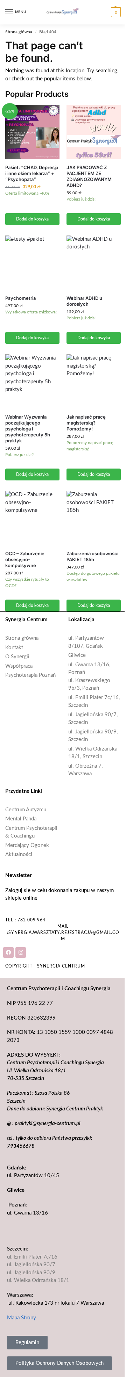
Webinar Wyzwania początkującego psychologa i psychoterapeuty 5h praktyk (27, 428)
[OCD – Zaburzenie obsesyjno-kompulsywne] (32, 518)
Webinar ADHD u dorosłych (84, 301)
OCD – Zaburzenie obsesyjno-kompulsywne (24, 559)
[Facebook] (8, 952)
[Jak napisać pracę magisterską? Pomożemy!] (93, 381)
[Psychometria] (32, 262)
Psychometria (20, 298)
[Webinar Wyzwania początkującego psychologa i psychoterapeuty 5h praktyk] (32, 381)
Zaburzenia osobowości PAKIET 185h (92, 556)
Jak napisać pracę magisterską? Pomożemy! (86, 423)
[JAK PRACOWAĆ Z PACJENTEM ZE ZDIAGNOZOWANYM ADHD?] (93, 132)
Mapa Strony (21, 1317)
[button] (115, 12)
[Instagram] (20, 952)
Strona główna (18, 32)
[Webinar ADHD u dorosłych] (93, 262)
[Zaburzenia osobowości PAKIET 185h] (93, 518)
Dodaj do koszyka (32, 219)
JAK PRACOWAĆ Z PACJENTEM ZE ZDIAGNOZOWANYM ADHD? (89, 176)
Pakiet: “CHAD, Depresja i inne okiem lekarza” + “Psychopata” (31, 173)
